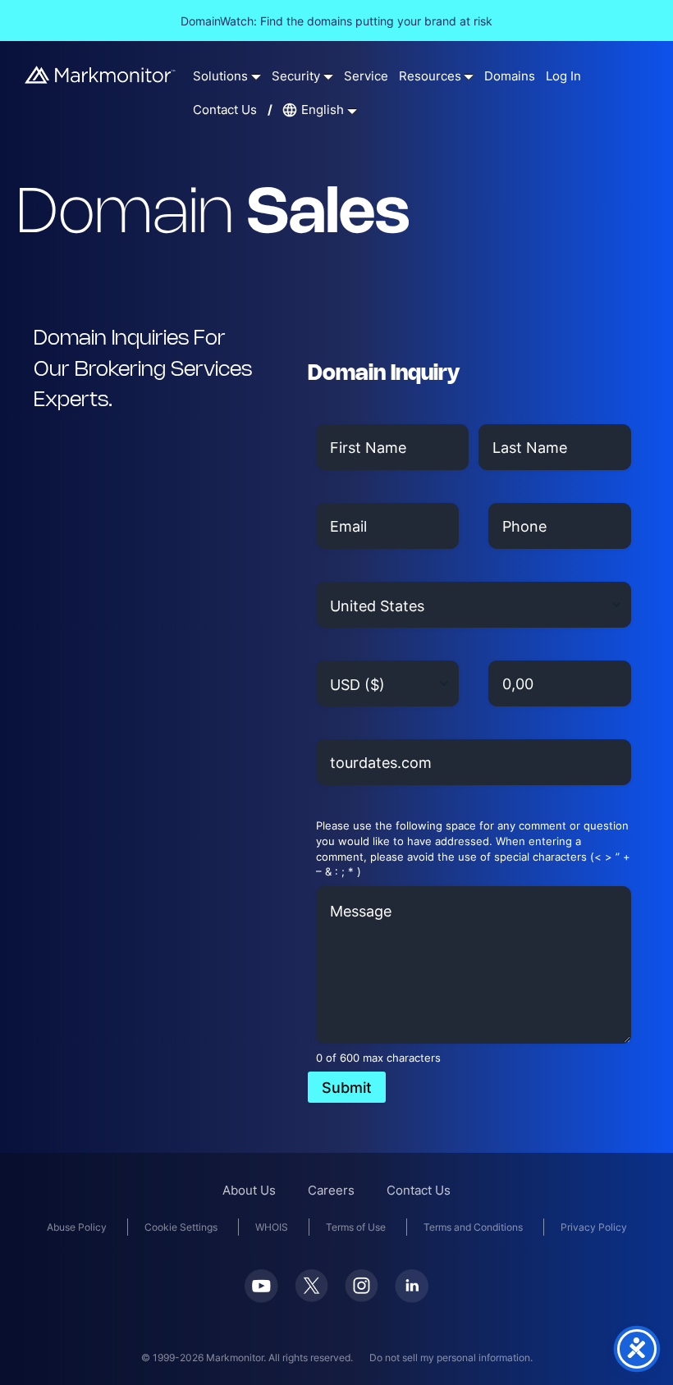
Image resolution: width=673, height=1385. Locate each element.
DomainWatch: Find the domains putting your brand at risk (336, 21)
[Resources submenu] (469, 76)
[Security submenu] (328, 76)
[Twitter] (311, 1296)
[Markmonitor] (100, 78)
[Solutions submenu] (256, 76)
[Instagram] (361, 1296)
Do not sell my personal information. (451, 1357)
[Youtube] (261, 1297)
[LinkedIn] (411, 1297)
